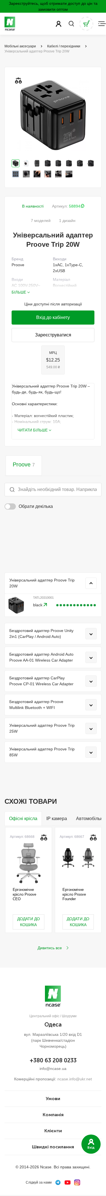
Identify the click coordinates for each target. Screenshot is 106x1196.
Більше (19, 292)
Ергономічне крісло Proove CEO (24, 894)
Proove (24, 464)
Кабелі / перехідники (63, 46)
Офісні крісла (23, 818)
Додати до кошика (28, 922)
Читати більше (33, 430)
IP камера (56, 818)
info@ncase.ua (53, 1068)
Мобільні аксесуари (20, 46)
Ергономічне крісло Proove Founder (74, 894)
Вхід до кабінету (53, 317)
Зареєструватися (53, 334)
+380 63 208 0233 (53, 1060)
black (38, 605)
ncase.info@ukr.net (74, 1079)
